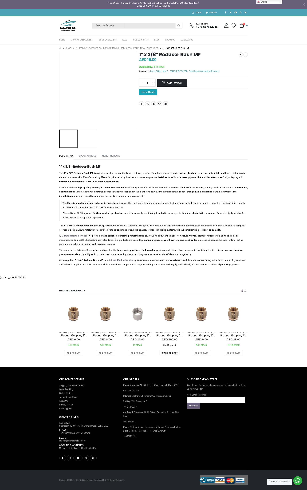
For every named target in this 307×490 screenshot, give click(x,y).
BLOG (157, 39)
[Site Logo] (75, 25)
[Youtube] (235, 12)
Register (213, 12)
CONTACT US (187, 39)
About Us (63, 401)
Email (165, 103)
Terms (62, 397)
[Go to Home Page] (60, 48)
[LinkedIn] (246, 12)
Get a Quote (148, 92)
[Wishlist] (233, 25)
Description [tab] (66, 156)
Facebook (141, 103)
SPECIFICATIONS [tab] (87, 156)
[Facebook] (226, 12)
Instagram (86, 458)
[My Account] (226, 25)
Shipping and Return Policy (72, 385)
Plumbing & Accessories (199, 71)
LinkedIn (153, 103)
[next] (245, 54)
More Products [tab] (111, 156)
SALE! (124, 39)
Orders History (66, 393)
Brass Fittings (156, 71)
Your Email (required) (197, 395)
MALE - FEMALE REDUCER (175, 71)
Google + (159, 103)
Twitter (147, 103)
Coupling (78, 332)
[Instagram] (241, 12)
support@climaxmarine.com (72, 441)
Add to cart (175, 82)
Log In (199, 12)
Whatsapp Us (65, 408)
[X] (230, 12)
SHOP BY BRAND (106, 39)
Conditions (73, 397)
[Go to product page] (73, 314)
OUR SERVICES (140, 39)
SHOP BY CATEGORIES (81, 39)
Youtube (78, 458)
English (263, 2)
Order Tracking (66, 389)
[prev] (241, 54)
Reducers (215, 71)
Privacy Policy (66, 405)
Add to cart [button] (73, 353)
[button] (60, 90)
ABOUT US (170, 39)
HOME (62, 39)
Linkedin (93, 458)
